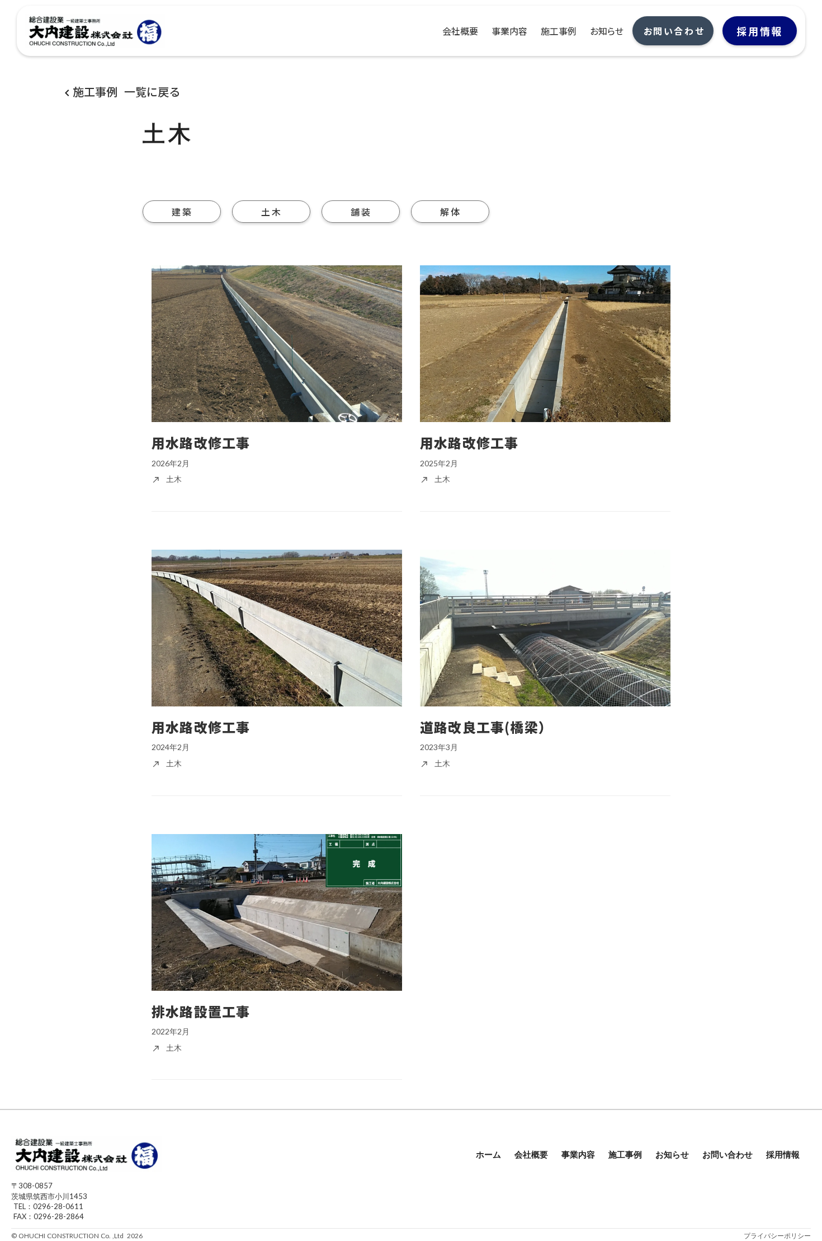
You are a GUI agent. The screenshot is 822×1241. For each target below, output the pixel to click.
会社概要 (531, 1154)
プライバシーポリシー (777, 1235)
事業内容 (578, 1154)
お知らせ (672, 1154)
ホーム (488, 1154)
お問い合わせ (727, 1154)
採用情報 (783, 1154)
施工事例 (625, 1154)
